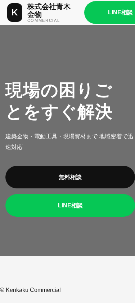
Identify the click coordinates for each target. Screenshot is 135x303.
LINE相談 (70, 205)
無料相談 (70, 177)
